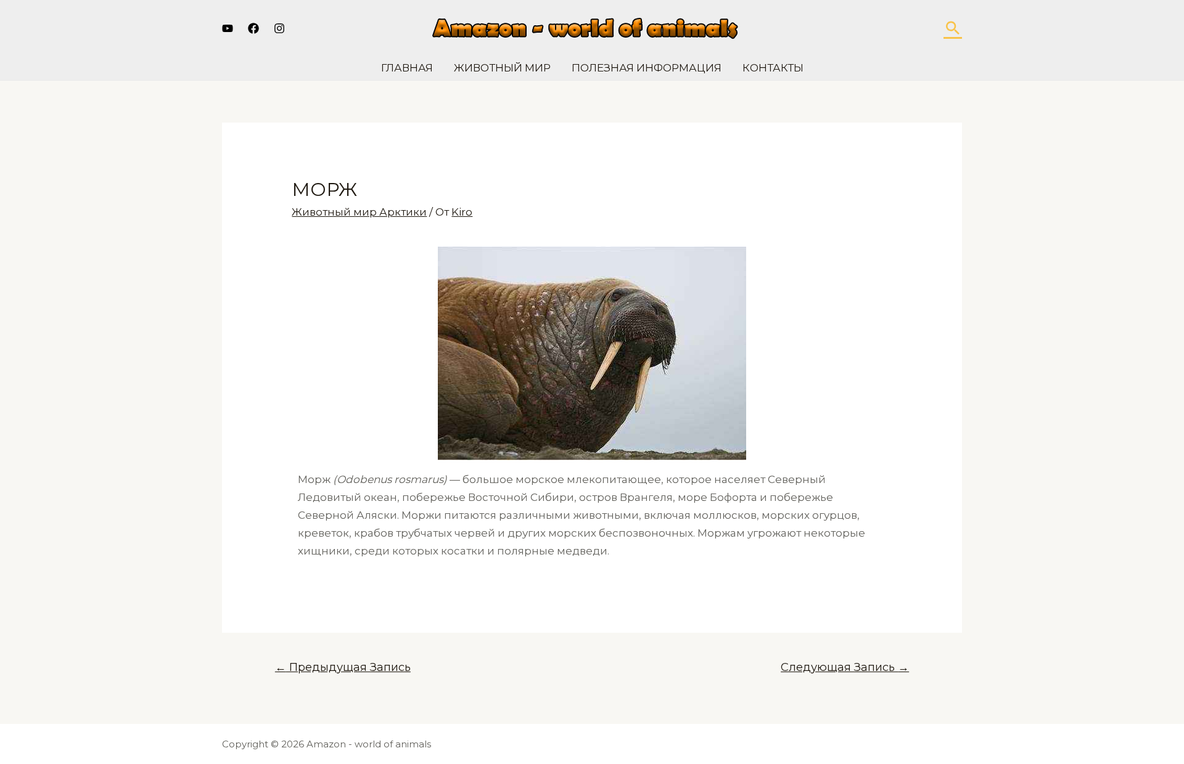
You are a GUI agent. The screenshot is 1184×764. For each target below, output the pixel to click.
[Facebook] (253, 28)
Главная (407, 68)
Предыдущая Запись (343, 667)
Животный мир (502, 68)
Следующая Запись (845, 667)
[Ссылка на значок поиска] (953, 27)
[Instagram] (279, 28)
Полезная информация (647, 68)
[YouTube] (227, 28)
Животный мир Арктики (359, 212)
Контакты (773, 68)
